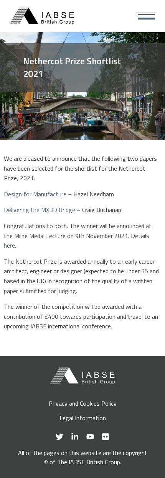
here (9, 245)
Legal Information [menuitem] (82, 418)
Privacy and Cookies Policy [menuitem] (83, 403)
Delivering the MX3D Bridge (39, 209)
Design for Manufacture (35, 194)
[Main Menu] (146, 16)
